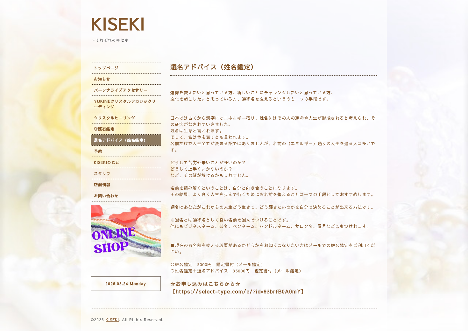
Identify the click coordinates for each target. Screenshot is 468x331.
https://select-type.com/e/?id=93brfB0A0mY (238, 291)
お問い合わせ (106, 195)
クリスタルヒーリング (114, 117)
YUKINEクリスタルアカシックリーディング (125, 104)
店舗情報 (102, 184)
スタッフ (102, 173)
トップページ (106, 67)
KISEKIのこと (107, 162)
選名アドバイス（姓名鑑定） (121, 140)
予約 (98, 151)
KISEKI (118, 23)
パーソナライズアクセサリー (121, 90)
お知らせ (102, 78)
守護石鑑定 (104, 128)
